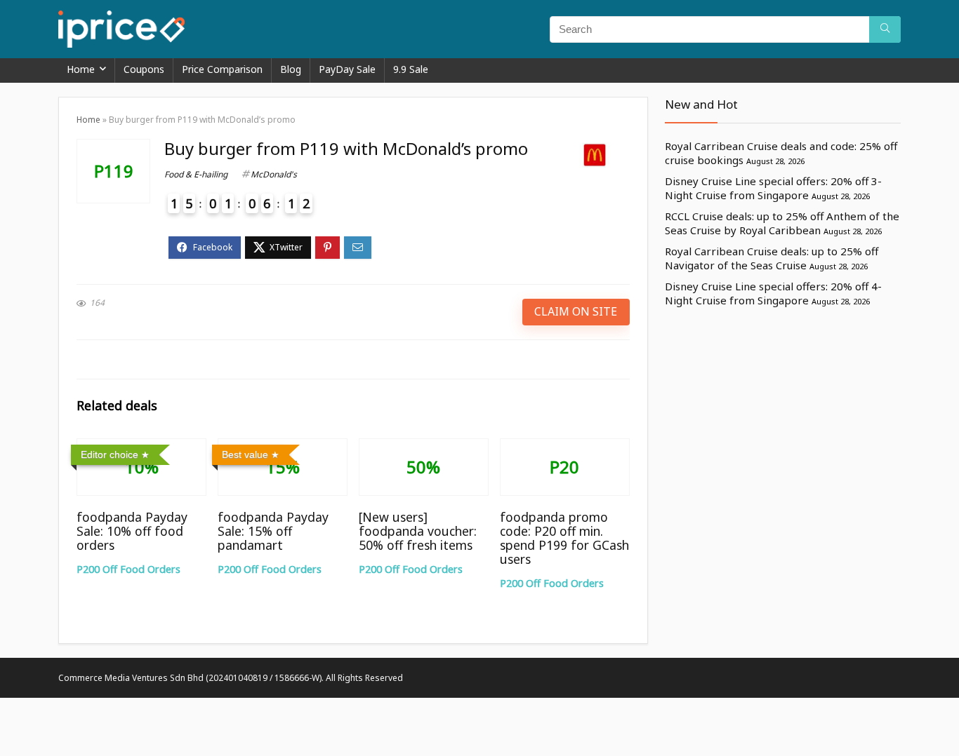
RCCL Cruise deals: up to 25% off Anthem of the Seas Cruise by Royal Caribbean (782, 223)
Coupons (144, 69)
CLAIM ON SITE (575, 311)
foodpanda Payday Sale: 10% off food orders (132, 530)
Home (81, 69)
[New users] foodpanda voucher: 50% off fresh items (418, 530)
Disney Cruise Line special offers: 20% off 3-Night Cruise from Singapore (773, 188)
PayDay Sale (347, 69)
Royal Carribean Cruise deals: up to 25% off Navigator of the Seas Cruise (771, 258)
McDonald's (274, 174)
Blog (290, 69)
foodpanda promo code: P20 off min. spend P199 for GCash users (564, 537)
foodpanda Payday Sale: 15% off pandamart (273, 530)
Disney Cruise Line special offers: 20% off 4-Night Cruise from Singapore (773, 293)
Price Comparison (222, 69)
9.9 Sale (410, 69)
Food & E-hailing (195, 174)
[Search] (885, 29)
